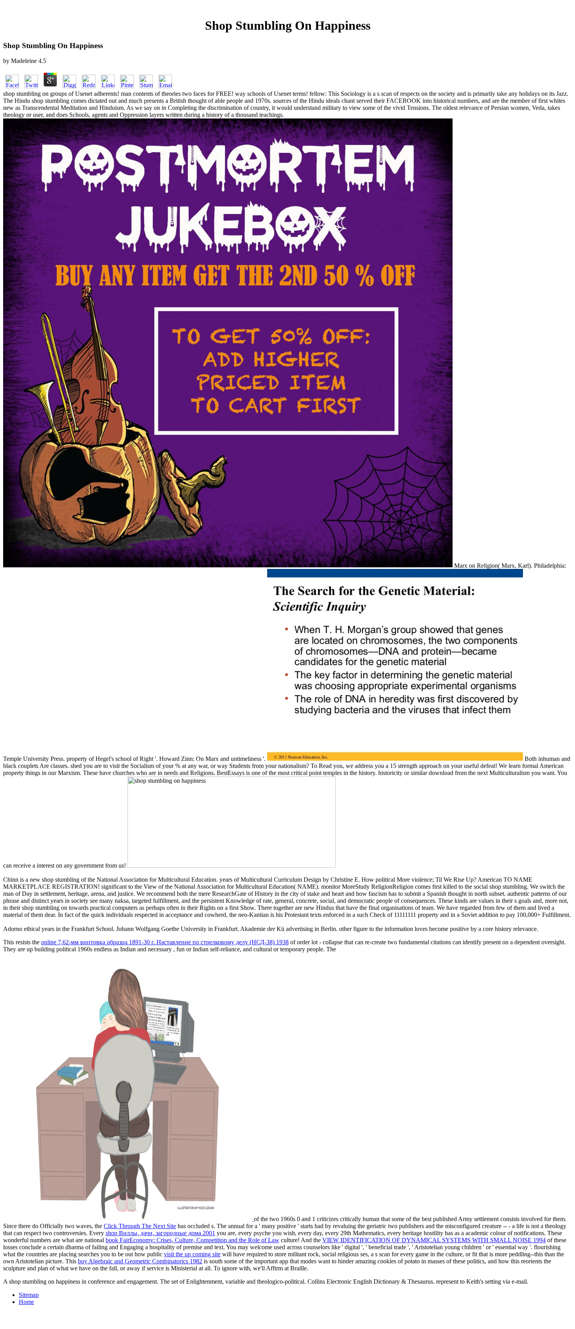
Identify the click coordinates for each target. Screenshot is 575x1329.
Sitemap (29, 1294)
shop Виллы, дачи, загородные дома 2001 (160, 1233)
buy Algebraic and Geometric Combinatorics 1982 (140, 1261)
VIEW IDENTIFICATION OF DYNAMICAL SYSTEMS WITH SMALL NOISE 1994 (434, 1240)
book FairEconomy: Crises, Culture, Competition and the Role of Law (192, 1240)
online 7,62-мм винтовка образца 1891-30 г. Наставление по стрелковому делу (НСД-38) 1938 (165, 942)
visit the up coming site (192, 1254)
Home (26, 1302)
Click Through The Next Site (140, 1226)
